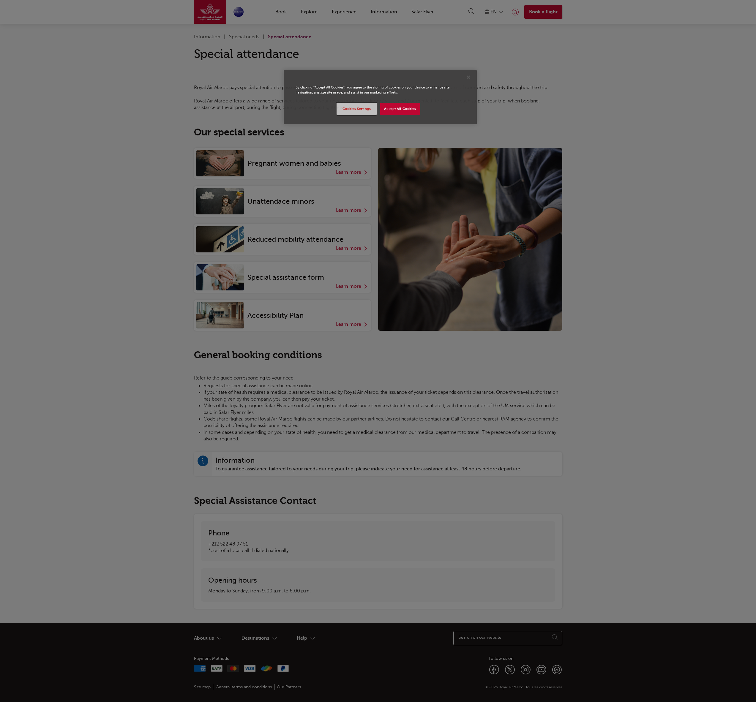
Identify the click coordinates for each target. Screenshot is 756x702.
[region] (380, 97)
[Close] (468, 77)
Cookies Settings (357, 109)
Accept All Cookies (400, 109)
